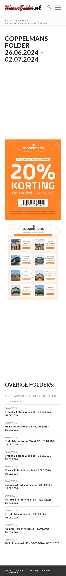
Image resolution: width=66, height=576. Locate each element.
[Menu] (56, 7)
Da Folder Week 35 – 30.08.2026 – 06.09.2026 (32, 543)
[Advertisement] (33, 98)
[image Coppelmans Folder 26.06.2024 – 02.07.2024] (34, 181)
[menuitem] (47, 7)
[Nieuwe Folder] (27, 7)
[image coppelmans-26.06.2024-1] (34, 264)
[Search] (47, 7)
